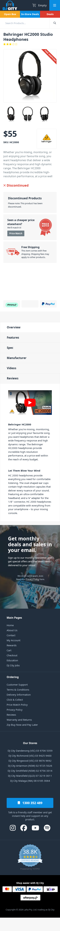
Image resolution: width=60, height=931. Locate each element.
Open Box (10, 14)
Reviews (12, 378)
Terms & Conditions (18, 689)
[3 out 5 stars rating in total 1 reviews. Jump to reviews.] (30, 44)
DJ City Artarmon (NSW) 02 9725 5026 (30, 765)
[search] (24, 23)
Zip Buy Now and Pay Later (22, 724)
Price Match (15, 233)
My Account (13, 640)
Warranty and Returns (19, 719)
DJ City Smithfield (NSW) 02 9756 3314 (30, 770)
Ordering (13, 677)
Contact (11, 635)
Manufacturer (16, 358)
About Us (12, 630)
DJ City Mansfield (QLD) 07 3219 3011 (30, 775)
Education (12, 660)
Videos (11, 368)
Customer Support (17, 684)
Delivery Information (19, 694)
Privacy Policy (32, 579)
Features (13, 337)
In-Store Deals (30, 14)
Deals (50, 14)
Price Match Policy (17, 704)
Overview (13, 327)
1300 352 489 (32, 803)
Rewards (11, 645)
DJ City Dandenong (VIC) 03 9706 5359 (30, 750)
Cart (9, 650)
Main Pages (14, 617)
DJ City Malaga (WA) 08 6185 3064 (30, 780)
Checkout (12, 655)
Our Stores (30, 743)
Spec (10, 348)
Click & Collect (15, 699)
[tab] (30, 327)
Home (10, 625)
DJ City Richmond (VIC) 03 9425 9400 (30, 755)
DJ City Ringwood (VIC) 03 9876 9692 (30, 760)
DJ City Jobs (13, 665)
